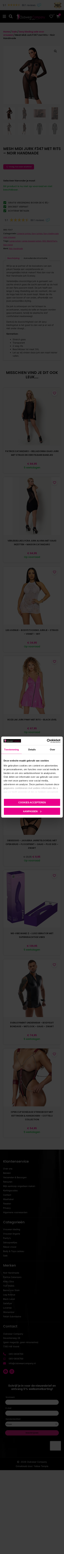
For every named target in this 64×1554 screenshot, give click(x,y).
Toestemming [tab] (11, 749)
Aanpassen (30, 811)
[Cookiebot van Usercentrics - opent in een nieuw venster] (46, 741)
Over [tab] (52, 749)
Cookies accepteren (32, 802)
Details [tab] (32, 749)
